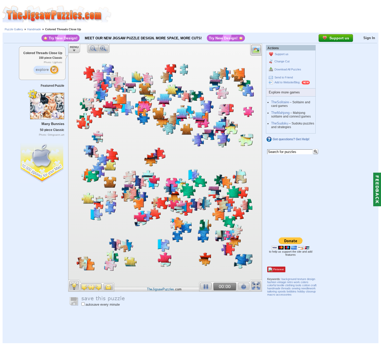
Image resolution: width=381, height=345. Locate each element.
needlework (308, 288)
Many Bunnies (52, 124)
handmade (273, 288)
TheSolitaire (280, 102)
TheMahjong (280, 113)
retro (290, 282)
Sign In (369, 38)
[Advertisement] (246, 14)
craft (313, 285)
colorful (271, 285)
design (311, 279)
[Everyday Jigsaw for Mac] (42, 161)
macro (271, 294)
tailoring (272, 291)
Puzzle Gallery (14, 29)
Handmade (34, 29)
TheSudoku (279, 123)
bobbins (292, 291)
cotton (306, 285)
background (289, 279)
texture (301, 279)
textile (280, 285)
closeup (311, 291)
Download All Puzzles (287, 69)
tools (298, 285)
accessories (284, 294)
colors (304, 282)
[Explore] (45, 70)
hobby (301, 291)
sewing (296, 288)
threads (286, 288)
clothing (290, 285)
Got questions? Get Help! (291, 139)
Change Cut (282, 61)
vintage (281, 282)
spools (282, 291)
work (297, 282)
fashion (271, 282)
